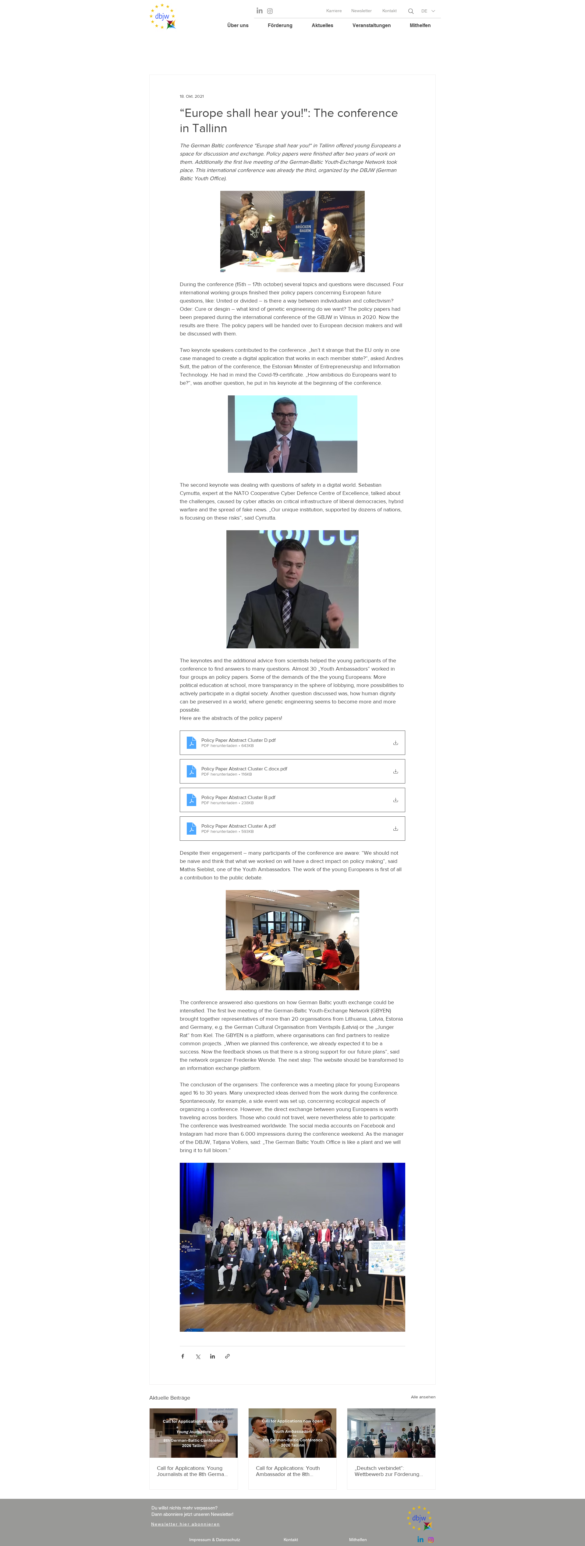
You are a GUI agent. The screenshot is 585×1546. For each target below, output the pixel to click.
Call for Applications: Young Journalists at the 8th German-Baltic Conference (193, 1471)
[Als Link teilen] (227, 1356)
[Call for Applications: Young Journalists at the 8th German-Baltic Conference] (194, 1433)
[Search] (411, 11)
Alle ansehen (423, 1396)
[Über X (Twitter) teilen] (197, 1356)
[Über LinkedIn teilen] (212, 1356)
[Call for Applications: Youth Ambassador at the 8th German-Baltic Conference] (293, 1433)
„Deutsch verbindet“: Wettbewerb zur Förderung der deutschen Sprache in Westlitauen (387, 1471)
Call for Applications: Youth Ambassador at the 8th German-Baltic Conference (288, 1471)
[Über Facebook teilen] (183, 1356)
